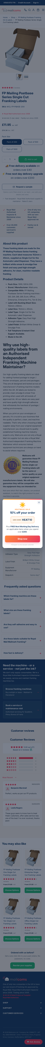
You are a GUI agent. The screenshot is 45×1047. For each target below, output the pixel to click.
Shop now (22, 539)
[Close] (39, 502)
